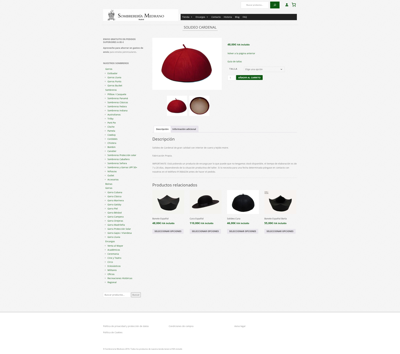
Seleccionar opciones (168, 231)
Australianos (114, 114)
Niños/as (112, 171)
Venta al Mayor (115, 245)
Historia (228, 16)
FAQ (245, 16)
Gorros (108, 68)
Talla (233, 68)
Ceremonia (113, 253)
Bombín (112, 147)
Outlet (111, 175)
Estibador (113, 73)
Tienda (185, 16)
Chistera (112, 142)
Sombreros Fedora (117, 106)
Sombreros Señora (117, 163)
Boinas (108, 183)
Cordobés (113, 138)
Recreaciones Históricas (120, 278)
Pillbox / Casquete (117, 94)
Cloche (111, 126)
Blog (237, 16)
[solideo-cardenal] (187, 64)
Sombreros (111, 89)
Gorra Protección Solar (119, 228)
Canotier (112, 151)
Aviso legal (239, 326)
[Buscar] (275, 5)
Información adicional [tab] (184, 129)
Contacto (216, 16)
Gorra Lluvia (114, 236)
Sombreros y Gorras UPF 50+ (122, 167)
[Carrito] (294, 5)
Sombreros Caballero (119, 159)
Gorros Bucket (115, 85)
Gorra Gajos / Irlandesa (120, 232)
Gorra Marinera (116, 200)
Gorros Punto (114, 81)
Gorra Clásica (114, 196)
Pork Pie (112, 122)
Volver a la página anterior (241, 53)
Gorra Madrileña (116, 224)
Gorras (108, 187)
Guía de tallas (235, 61)
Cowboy (112, 134)
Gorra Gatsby (114, 204)
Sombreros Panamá (118, 98)
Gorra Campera (116, 216)
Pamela (111, 130)
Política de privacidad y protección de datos (126, 326)
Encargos (200, 16)
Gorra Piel (113, 208)
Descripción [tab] (162, 129)
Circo (110, 261)
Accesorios (113, 179)
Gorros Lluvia (114, 77)
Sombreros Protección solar (122, 155)
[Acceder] (287, 5)
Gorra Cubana (115, 192)
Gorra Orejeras (115, 220)
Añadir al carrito (249, 77)
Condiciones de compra (181, 326)
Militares (112, 270)
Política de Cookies (112, 332)
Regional (112, 282)
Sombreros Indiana (118, 110)
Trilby (110, 118)
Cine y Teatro (114, 257)
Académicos (114, 249)
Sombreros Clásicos (118, 102)
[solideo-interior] (199, 106)
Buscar (136, 294)
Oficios (111, 274)
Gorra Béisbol (115, 212)
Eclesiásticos (114, 266)
